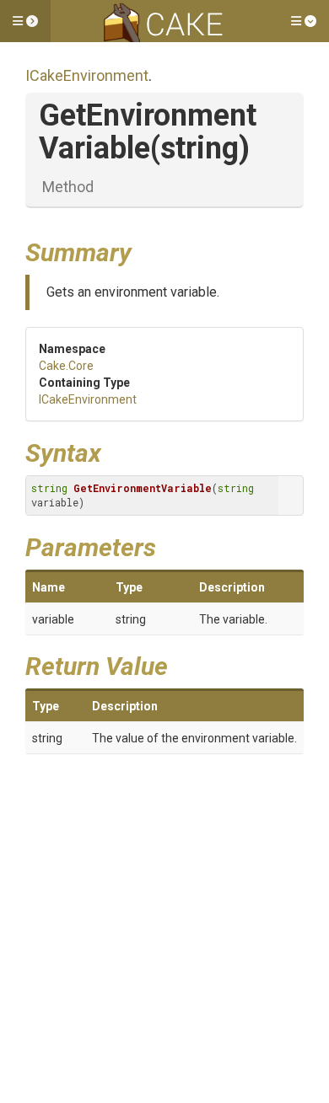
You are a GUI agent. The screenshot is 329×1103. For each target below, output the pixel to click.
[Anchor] (144, 250)
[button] (25, 21)
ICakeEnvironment (86, 75)
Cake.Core (66, 365)
